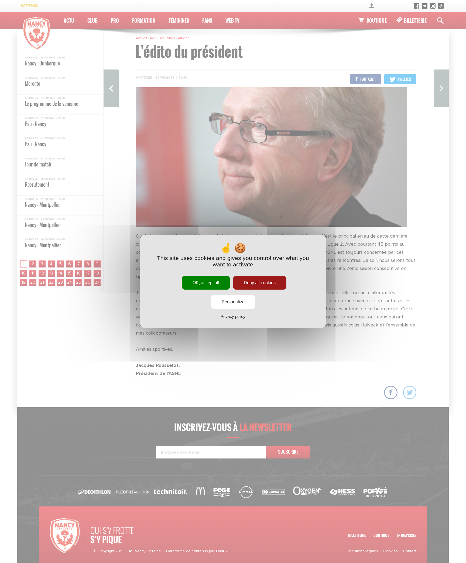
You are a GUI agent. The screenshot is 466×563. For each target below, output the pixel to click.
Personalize (233, 302)
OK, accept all (206, 282)
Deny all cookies (260, 282)
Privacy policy (233, 316)
